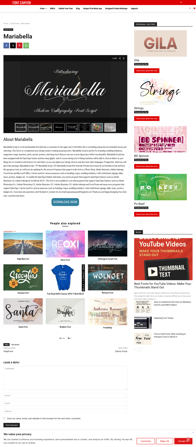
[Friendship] (107, 311)
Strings (139, 108)
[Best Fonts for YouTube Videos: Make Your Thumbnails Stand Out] (163, 259)
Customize (146, 441)
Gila (136, 60)
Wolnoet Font (107, 292)
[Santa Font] (23, 311)
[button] (181, 2)
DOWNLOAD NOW (65, 202)
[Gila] (160, 43)
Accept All (183, 441)
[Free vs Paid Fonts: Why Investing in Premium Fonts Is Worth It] (143, 339)
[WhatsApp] (26, 45)
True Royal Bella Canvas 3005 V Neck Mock (65, 294)
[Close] (193, 432)
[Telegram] (194, 8)
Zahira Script (121, 351)
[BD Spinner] (160, 139)
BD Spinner (141, 156)
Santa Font (23, 327)
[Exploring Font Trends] (143, 323)
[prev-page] (136, 221)
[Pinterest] (190, 8)
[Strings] (160, 91)
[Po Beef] (160, 187)
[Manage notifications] (188, 439)
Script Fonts (15, 23)
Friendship (107, 327)
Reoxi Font (65, 260)
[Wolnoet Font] (107, 277)
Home (5, 23)
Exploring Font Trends (163, 318)
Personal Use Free (141, 64)
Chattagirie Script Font (107, 259)
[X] (13, 45)
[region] (98, 438)
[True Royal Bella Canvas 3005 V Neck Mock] (65, 277)
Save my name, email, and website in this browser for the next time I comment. (44, 418)
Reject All (164, 441)
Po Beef (139, 204)
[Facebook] (6, 45)
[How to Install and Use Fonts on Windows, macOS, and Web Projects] (143, 307)
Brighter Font (65, 327)
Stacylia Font (23, 293)
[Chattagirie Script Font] (107, 244)
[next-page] (140, 221)
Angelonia (8, 351)
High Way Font (23, 259)
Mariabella (15, 344)
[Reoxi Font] (65, 244)
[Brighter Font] (65, 311)
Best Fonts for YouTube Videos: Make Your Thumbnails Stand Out (162, 285)
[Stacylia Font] (23, 277)
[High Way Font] (23, 244)
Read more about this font (146, 71)
